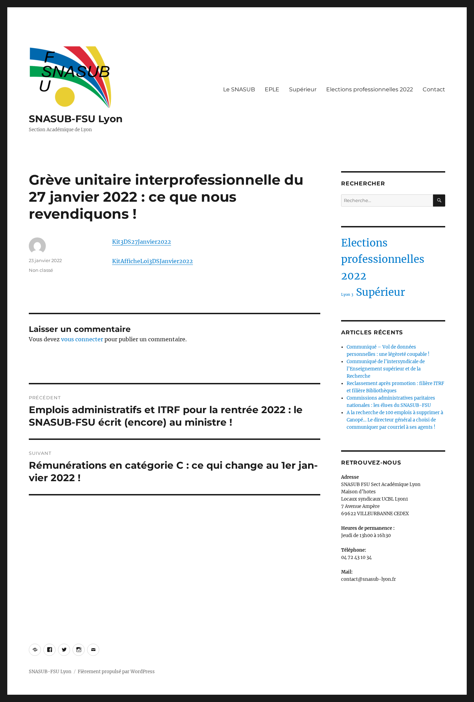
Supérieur (302, 89)
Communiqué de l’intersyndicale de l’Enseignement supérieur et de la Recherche (386, 369)
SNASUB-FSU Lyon (75, 119)
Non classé (41, 270)
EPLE (272, 89)
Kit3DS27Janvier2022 (141, 241)
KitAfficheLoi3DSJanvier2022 (152, 261)
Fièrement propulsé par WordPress (116, 672)
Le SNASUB (239, 89)
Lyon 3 (347, 294)
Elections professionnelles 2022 (369, 89)
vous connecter (82, 339)
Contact (434, 89)
